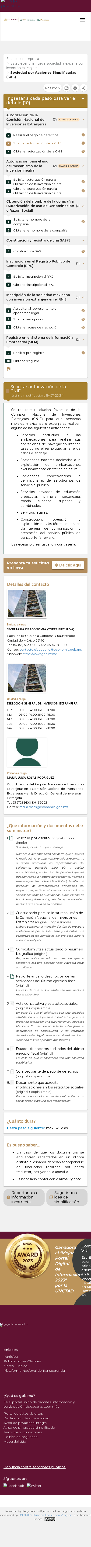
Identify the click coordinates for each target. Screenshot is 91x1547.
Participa (11, 1356)
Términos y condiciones (23, 1432)
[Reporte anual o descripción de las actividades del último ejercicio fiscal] (12, 976)
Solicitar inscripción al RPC (33, 276)
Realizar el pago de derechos (35, 135)
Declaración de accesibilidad (26, 1418)
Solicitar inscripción (28, 319)
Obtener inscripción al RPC (33, 285)
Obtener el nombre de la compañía (40, 230)
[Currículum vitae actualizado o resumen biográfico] (12, 949)
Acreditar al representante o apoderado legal (34, 311)
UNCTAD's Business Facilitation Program (46, 1515)
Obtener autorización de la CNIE (37, 151)
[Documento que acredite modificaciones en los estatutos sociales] (12, 1082)
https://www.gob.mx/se (40, 654)
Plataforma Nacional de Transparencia (34, 1370)
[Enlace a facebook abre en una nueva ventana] (14, 1485)
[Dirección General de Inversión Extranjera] (27, 678)
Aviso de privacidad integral (25, 1423)
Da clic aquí (68, 565)
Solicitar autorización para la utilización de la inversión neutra (37, 182)
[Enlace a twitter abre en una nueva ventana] (34, 1485)
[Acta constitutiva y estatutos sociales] (11, 1003)
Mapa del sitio (15, 1441)
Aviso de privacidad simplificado (29, 1427)
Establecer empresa (22, 59)
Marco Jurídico (16, 1366)
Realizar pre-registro (29, 353)
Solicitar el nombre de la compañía (31, 222)
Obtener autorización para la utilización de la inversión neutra (37, 191)
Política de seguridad (21, 1437)
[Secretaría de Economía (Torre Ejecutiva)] (27, 603)
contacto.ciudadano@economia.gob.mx (50, 649)
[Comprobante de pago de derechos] (11, 1071)
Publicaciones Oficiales (22, 1361)
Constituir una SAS (27, 251)
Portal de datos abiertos (23, 1413)
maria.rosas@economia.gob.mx (43, 807)
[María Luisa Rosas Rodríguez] (27, 752)
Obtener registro (26, 361)
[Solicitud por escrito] (11, 838)
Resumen (52, 88)
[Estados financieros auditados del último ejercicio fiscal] (12, 1049)
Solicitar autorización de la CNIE (37, 143)
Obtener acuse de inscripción (35, 327)
